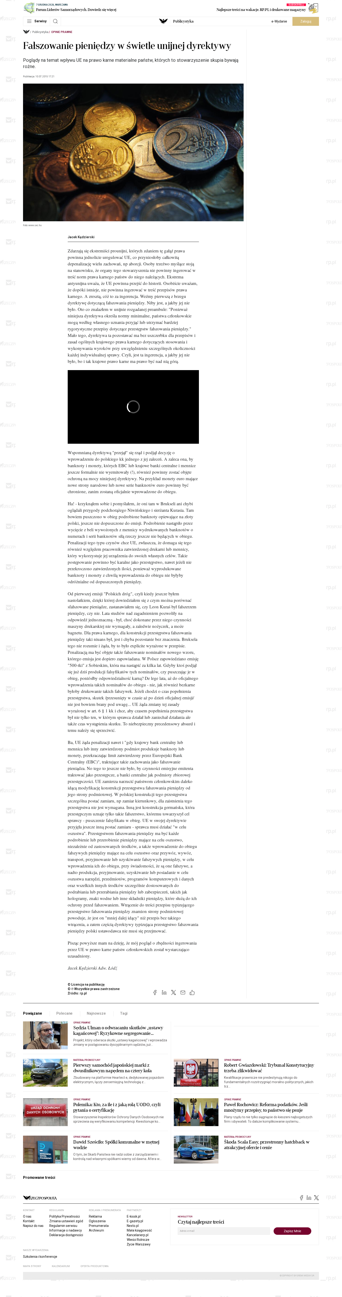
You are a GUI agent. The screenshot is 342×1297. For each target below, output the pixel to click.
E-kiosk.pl (134, 1216)
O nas (27, 1216)
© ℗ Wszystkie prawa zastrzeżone (94, 989)
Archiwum (96, 1230)
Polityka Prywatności (64, 1216)
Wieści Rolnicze (138, 1240)
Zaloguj (305, 21)
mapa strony (32, 1266)
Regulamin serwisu (63, 1226)
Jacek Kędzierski (81, 237)
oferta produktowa (94, 1266)
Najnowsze (96, 1013)
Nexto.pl (133, 1226)
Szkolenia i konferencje (40, 1256)
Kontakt (28, 1221)
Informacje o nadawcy (65, 1230)
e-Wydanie (279, 21)
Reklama (95, 1216)
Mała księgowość (139, 1230)
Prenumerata (99, 1226)
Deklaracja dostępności (66, 1235)
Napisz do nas (33, 1226)
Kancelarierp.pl (137, 1235)
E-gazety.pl (135, 1221)
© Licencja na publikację (86, 984)
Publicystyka (183, 21)
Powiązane (32, 1013)
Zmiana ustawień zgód (66, 1221)
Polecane (64, 1013)
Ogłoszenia (97, 1221)
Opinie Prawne (61, 32)
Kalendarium (61, 1266)
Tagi (123, 1013)
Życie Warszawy (139, 1244)
